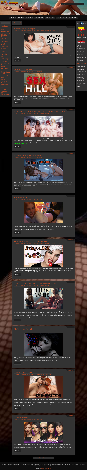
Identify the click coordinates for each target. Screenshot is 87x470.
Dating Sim (3, 43)
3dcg (6, 26)
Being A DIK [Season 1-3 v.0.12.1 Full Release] (30, 241)
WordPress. (48, 468)
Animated (5, 31)
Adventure (3, 28)
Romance (4, 81)
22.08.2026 (17, 199)
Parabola (43, 468)
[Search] (82, 4)
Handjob (4, 56)
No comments (70, 26)
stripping (3, 86)
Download (17, 60)
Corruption (4, 40)
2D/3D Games (23, 30)
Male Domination (5, 64)
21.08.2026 (17, 285)
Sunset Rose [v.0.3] (20, 198)
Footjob (3, 53)
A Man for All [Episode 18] (23, 418)
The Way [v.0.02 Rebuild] (23, 329)
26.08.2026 (17, 30)
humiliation (7, 58)
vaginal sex (4, 92)
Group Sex (5, 54)
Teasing (3, 87)
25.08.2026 (17, 71)
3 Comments (70, 239)
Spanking (6, 84)
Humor (2, 60)
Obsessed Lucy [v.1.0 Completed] (25, 29)
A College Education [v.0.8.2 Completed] (28, 155)
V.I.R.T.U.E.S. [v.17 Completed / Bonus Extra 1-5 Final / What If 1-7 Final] (39, 112)
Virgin (5, 93)
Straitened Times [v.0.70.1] (23, 372)
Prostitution (3, 79)
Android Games (30, 30)
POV (5, 77)
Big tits (4, 35)
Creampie (4, 42)
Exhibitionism (5, 45)
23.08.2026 (17, 157)
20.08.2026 (17, 374)
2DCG (2, 26)
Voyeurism (5, 95)
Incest (6, 60)
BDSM (2, 33)
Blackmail (3, 36)
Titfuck (3, 89)
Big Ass (7, 33)
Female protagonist (4, 50)
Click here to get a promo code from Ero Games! (81, 63)
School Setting (4, 82)
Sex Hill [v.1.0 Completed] (23, 69)
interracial (4, 61)
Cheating (3, 38)
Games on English (38, 30)
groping (7, 53)
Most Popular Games (46, 30)
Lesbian (3, 63)
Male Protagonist (5, 68)
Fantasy (2, 46)
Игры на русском (56, 30)
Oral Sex (4, 76)
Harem (3, 58)
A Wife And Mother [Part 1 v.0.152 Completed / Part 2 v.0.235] (35, 284)
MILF (4, 74)
